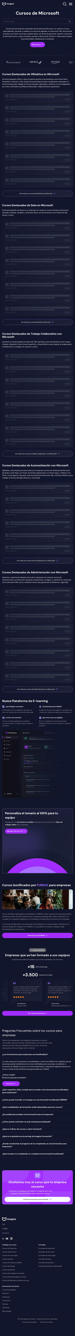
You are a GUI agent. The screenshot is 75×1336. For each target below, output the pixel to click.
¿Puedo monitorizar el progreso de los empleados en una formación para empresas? (34, 1145)
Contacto (5, 1233)
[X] (3, 1239)
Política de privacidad (29, 1322)
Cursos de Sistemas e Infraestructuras (15, 1280)
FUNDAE (5, 1229)
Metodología (6, 1311)
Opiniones (5, 1308)
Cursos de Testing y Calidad (12, 1263)
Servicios (5, 1293)
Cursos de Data (7, 1259)
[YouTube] (6, 1238)
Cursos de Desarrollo (9, 1248)
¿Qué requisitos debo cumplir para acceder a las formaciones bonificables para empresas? (35, 1091)
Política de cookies (46, 1322)
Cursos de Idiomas (8, 1270)
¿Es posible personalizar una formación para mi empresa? (28, 1114)
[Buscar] (65, 4)
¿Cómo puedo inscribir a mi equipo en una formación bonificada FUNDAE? (34, 1100)
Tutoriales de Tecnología (46, 1255)
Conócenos (6, 1300)
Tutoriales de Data (44, 1259)
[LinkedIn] (11, 1238)
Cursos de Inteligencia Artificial (13, 1273)
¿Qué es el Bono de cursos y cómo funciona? (22, 1129)
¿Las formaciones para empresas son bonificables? (25, 1054)
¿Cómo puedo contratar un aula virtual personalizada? (26, 1122)
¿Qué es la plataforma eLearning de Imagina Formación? (27, 1136)
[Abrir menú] (70, 4)
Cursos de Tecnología (9, 1255)
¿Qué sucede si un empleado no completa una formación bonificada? (33, 1154)
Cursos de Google (8, 1266)
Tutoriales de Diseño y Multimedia (50, 1266)
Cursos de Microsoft (9, 1252)
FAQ (3, 1224)
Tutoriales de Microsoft (46, 1252)
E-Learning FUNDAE (9, 1290)
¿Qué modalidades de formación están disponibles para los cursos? (32, 1107)
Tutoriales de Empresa (46, 1263)
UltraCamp (6, 1297)
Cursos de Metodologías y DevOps (14, 1277)
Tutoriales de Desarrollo (46, 1248)
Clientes (5, 1304)
